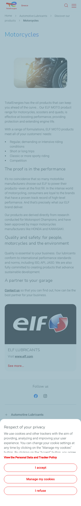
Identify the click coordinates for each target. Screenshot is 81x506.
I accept (40, 467)
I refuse (40, 491)
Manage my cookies (40, 479)
